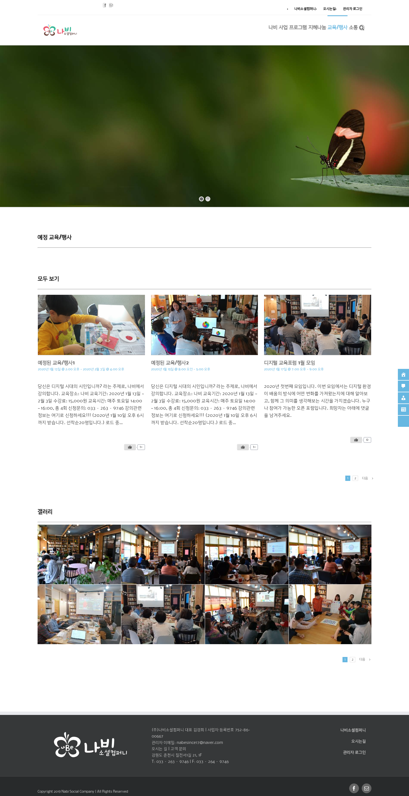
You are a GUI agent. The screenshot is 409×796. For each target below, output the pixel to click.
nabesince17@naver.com (200, 743)
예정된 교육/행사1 (56, 363)
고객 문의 (178, 749)
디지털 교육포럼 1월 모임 (289, 363)
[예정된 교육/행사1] (91, 325)
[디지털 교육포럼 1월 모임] (317, 325)
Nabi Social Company (78, 791)
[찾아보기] (361, 27)
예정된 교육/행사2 (170, 363)
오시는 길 (159, 749)
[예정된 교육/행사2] (204, 325)
